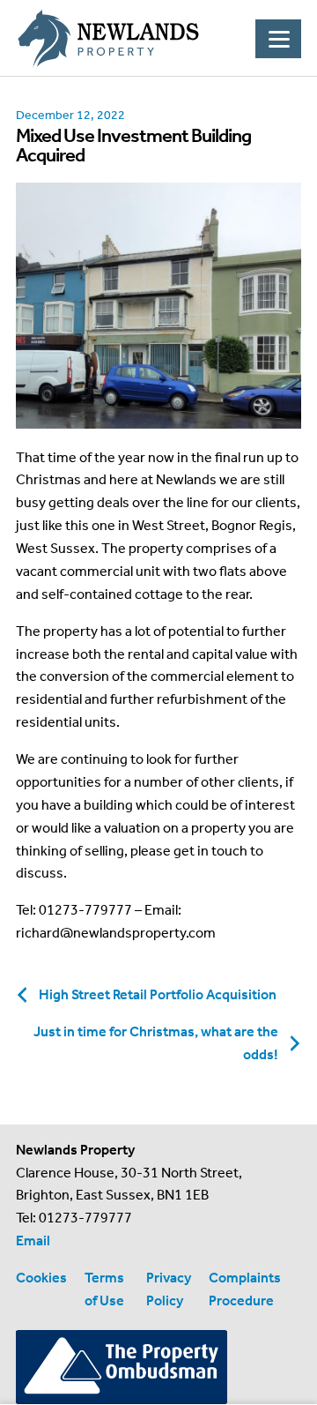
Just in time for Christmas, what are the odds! (155, 1043)
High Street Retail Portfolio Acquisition (157, 994)
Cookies (41, 1277)
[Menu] (278, 38)
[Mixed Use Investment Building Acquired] (158, 305)
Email (33, 1240)
